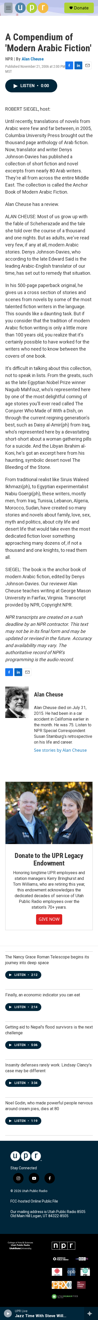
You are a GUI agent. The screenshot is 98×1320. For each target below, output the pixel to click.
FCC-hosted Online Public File (34, 1201)
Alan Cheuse (33, 58)
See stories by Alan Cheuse (60, 750)
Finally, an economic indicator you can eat (42, 994)
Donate (81, 7)
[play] (8, 1313)
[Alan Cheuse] (17, 702)
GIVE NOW (49, 919)
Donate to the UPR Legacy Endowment (49, 859)
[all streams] (91, 1313)
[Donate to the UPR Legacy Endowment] (49, 813)
